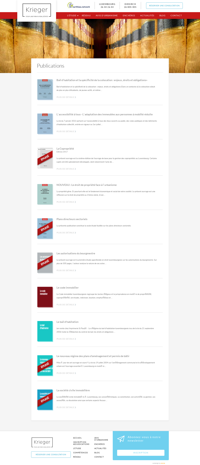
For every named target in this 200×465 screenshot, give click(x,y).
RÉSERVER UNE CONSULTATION (164, 6)
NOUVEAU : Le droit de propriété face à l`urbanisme (87, 184)
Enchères (129, 15)
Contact (176, 15)
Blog (162, 15)
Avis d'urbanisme (107, 15)
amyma (163, 463)
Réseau (86, 15)
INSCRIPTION (140, 453)
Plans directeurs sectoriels (72, 219)
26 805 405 (130, 7)
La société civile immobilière (73, 390)
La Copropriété (65, 150)
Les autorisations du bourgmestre (76, 253)
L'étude (71, 15)
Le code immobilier (68, 287)
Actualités (147, 15)
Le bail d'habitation (67, 321)
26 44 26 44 (107, 7)
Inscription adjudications (81, 443)
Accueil (77, 438)
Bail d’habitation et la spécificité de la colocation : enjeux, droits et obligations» (102, 80)
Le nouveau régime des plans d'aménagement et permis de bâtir (93, 356)
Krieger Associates (45, 442)
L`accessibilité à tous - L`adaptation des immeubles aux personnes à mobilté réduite (105, 114)
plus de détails (65, 97)
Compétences (80, 453)
